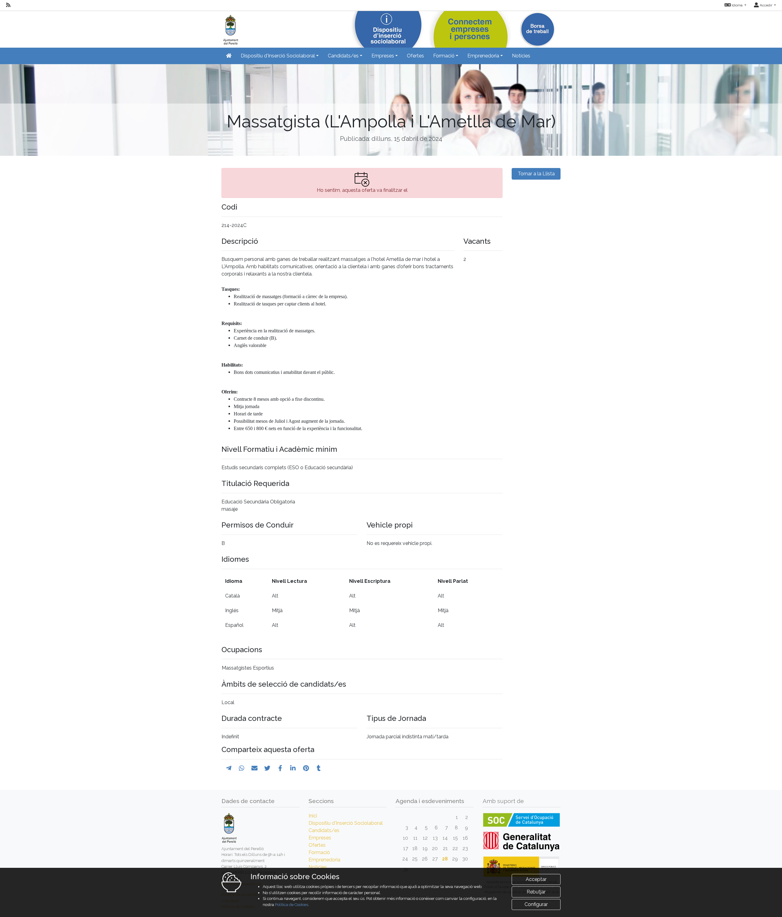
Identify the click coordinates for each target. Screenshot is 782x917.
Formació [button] (444, 56)
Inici (313, 816)
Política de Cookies (291, 904)
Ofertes (415, 56)
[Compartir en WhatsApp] (241, 768)
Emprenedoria (324, 860)
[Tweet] (267, 768)
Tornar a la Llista (536, 174)
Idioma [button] (737, 5)
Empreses (320, 838)
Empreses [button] (382, 56)
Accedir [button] (766, 5)
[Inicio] (229, 27)
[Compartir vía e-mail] (254, 768)
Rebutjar (536, 892)
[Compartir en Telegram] (229, 768)
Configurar (536, 904)
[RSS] (8, 5)
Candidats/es (324, 830)
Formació (319, 852)
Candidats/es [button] (343, 56)
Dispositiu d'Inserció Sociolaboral (346, 823)
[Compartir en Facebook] (280, 768)
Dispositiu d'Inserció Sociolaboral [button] (278, 56)
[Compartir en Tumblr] (319, 768)
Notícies (521, 56)
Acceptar (536, 879)
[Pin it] (306, 768)
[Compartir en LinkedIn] (293, 768)
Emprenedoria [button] (483, 56)
